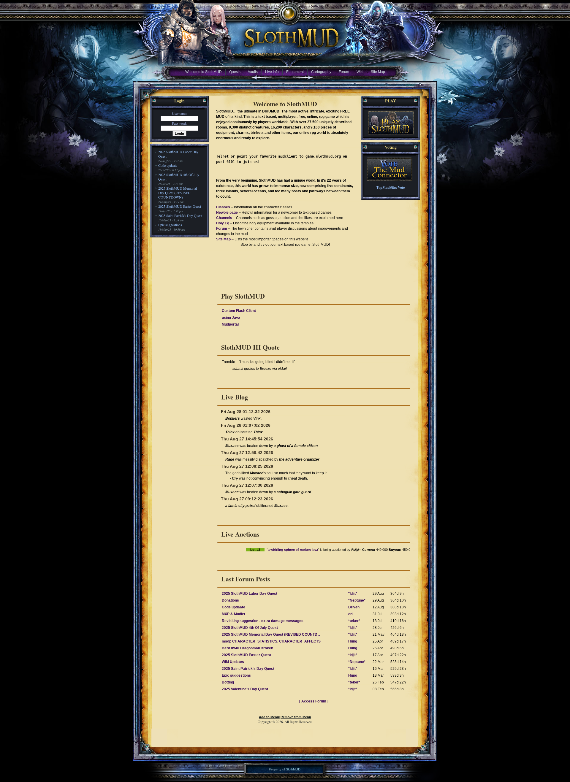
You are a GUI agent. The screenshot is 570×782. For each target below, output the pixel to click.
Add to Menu (269, 717)
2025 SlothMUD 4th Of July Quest (178, 176)
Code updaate (167, 165)
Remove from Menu (296, 717)
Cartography (321, 72)
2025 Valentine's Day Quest (245, 689)
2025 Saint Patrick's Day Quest (180, 215)
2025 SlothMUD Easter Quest (179, 206)
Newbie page (227, 212)
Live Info (272, 72)
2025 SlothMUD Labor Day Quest (178, 153)
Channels (224, 218)
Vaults (253, 72)
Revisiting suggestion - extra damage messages (262, 621)
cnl (350, 614)
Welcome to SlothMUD (203, 72)
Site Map (378, 72)
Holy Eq (222, 223)
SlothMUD (293, 769)
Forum (344, 72)
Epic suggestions (170, 224)
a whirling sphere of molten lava (261, 549)
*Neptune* (356, 600)
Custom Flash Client (239, 311)
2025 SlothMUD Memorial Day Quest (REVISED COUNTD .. (271, 634)
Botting (228, 682)
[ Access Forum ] (313, 701)
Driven (354, 607)
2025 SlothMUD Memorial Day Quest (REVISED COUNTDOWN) (177, 192)
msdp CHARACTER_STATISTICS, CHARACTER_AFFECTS (271, 641)
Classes (223, 207)
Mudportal (230, 324)
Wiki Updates (233, 662)
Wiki (360, 72)
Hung (352, 641)
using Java (231, 317)
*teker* (354, 621)
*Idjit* (352, 593)
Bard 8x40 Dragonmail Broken (247, 648)
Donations (230, 600)
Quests (234, 72)
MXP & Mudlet (233, 614)
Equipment (295, 72)
